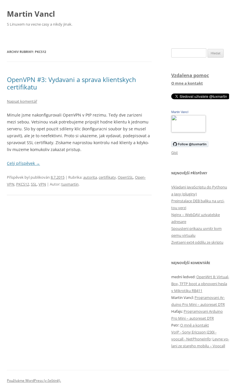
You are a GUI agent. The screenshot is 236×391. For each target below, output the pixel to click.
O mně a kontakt (194, 325)
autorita (90, 177)
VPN (42, 184)
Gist (174, 152)
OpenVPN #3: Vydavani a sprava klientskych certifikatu (71, 83)
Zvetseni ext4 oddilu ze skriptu (197, 242)
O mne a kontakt (187, 83)
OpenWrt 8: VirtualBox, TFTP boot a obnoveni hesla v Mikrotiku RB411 (200, 283)
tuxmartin (70, 184)
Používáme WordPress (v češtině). (34, 380)
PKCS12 (22, 184)
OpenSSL (125, 177)
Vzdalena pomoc (190, 75)
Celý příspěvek (23, 163)
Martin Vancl (31, 14)
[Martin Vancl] (188, 130)
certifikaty (107, 177)
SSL (34, 184)
